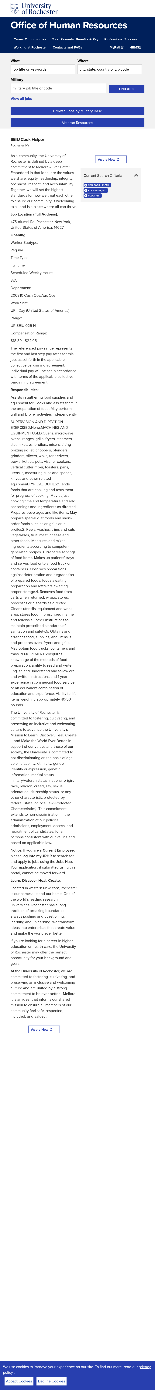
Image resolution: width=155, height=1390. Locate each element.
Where (83, 61)
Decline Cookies (51, 1381)
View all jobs (21, 98)
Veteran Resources (77, 123)
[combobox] (43, 66)
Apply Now (39, 1029)
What (15, 61)
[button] (111, 175)
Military (17, 79)
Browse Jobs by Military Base (77, 111)
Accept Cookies (19, 1381)
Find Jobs (126, 89)
